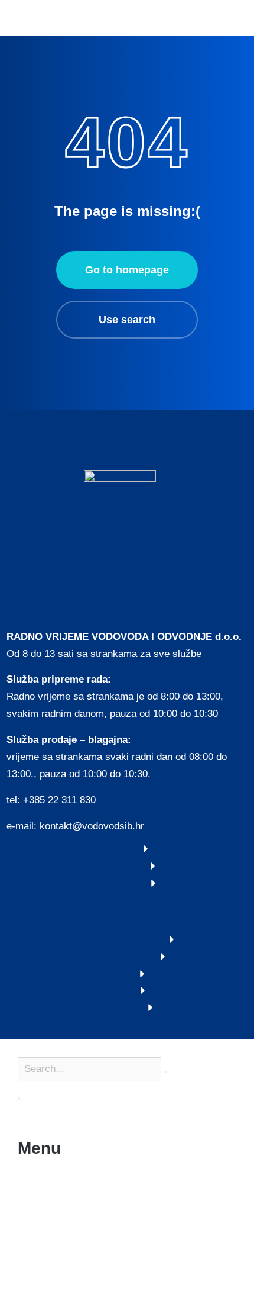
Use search (127, 320)
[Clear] (165, 1072)
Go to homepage (127, 270)
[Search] (19, 1098)
